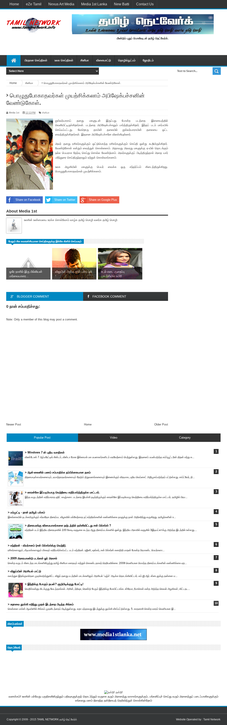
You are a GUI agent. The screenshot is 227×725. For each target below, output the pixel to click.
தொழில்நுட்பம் (126, 60)
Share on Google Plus (103, 199)
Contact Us (145, 4)
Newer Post (13, 424)
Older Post (161, 424)
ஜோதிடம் (148, 60)
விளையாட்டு (103, 60)
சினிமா (84, 60)
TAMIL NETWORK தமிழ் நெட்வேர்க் (57, 719)
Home (14, 4)
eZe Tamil (33, 4)
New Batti (121, 4)
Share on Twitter (64, 199)
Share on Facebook (28, 199)
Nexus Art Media (61, 4)
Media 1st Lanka (94, 4)
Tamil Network (211, 719)
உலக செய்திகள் (64, 60)
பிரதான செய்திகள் (36, 60)
